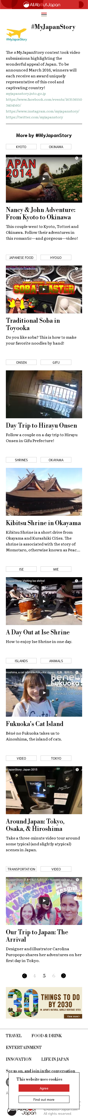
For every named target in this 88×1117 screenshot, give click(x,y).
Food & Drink (47, 1035)
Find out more (44, 1099)
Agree (44, 1088)
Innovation (19, 1059)
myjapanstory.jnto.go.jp (26, 93)
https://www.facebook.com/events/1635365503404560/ (44, 102)
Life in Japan (55, 1059)
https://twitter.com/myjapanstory (34, 116)
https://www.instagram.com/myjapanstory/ (42, 111)
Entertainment (24, 1047)
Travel (14, 1035)
